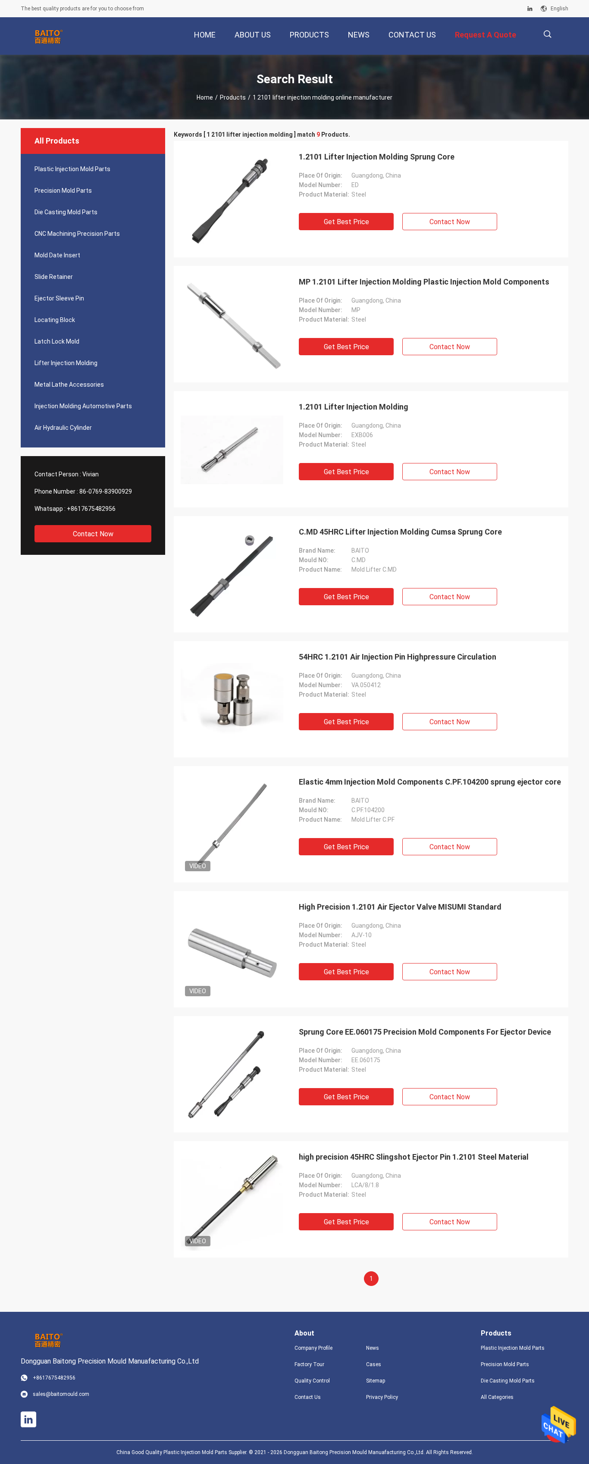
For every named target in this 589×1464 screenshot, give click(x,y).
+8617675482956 (91, 508)
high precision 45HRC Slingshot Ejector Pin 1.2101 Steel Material (414, 1156)
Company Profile (313, 1348)
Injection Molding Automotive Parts (83, 406)
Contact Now (93, 534)
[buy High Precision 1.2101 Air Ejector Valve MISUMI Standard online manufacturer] (232, 949)
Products (233, 97)
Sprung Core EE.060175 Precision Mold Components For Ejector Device (425, 1031)
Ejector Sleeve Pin (59, 298)
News (372, 1348)
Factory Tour (309, 1364)
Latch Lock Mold (56, 341)
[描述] (547, 34)
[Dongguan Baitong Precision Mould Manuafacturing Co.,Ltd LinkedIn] (529, 8)
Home (205, 97)
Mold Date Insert (57, 255)
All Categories (497, 1397)
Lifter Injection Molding (65, 363)
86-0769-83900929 (105, 491)
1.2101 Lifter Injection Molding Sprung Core (376, 156)
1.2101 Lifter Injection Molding (353, 406)
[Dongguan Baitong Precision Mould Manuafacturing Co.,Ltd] (49, 36)
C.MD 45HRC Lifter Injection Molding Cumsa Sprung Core (400, 531)
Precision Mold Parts (63, 190)
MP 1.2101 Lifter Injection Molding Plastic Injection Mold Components (424, 281)
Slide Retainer (53, 276)
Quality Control (312, 1381)
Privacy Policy (382, 1397)
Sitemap (375, 1381)
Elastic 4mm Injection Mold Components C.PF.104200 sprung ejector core (430, 781)
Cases (373, 1364)
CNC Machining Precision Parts (77, 233)
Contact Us (307, 1397)
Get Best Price (346, 222)
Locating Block (54, 319)
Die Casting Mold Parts (65, 212)
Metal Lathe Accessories (69, 384)
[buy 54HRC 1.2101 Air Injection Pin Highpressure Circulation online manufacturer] (232, 699)
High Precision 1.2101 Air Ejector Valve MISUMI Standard (400, 906)
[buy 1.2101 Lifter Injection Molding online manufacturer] (232, 449)
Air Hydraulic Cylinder (63, 427)
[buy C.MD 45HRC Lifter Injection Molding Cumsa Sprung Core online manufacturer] (232, 574)
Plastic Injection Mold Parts (72, 169)
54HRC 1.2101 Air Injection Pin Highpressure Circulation (397, 656)
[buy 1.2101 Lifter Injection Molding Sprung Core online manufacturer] (232, 199)
